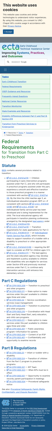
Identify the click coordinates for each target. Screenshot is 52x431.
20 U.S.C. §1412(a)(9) (19, 178)
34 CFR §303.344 (17, 334)
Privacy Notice (14, 26)
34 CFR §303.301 (17, 329)
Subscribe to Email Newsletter (13, 428)
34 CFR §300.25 (16, 353)
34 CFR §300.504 (17, 381)
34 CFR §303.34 (16, 300)
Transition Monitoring (12, 106)
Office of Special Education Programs (15, 415)
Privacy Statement (38, 426)
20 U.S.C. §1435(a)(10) (19, 224)
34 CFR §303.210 (17, 311)
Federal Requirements (12, 86)
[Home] (5, 133)
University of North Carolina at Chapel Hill (28, 411)
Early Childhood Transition (14, 81)
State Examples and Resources (16, 111)
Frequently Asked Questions (15, 96)
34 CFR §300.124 (17, 358)
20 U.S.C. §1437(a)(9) (19, 227)
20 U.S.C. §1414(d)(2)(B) (20, 247)
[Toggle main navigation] (5, 69)
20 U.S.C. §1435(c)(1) (19, 253)
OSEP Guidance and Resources (16, 91)
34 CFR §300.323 (17, 370)
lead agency (38, 221)
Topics (21, 133)
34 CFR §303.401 (17, 337)
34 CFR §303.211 (17, 291)
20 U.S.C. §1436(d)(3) (19, 233)
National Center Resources (14, 101)
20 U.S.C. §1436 (26, 207)
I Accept (8, 32)
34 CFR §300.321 (17, 367)
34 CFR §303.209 (17, 285)
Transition (29, 133)
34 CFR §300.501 (17, 376)
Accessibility (24, 426)
